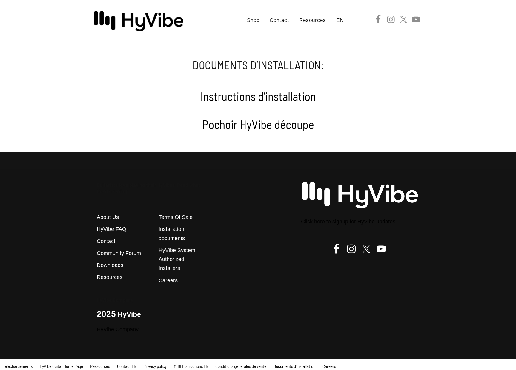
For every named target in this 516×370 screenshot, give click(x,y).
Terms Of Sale (176, 217)
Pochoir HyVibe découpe (258, 124)
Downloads (110, 265)
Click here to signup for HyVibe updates (348, 222)
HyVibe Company (118, 329)
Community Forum (119, 253)
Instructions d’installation (258, 96)
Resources (109, 277)
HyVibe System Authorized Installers (177, 259)
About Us (108, 217)
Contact (106, 241)
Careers (168, 280)
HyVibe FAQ (111, 229)
